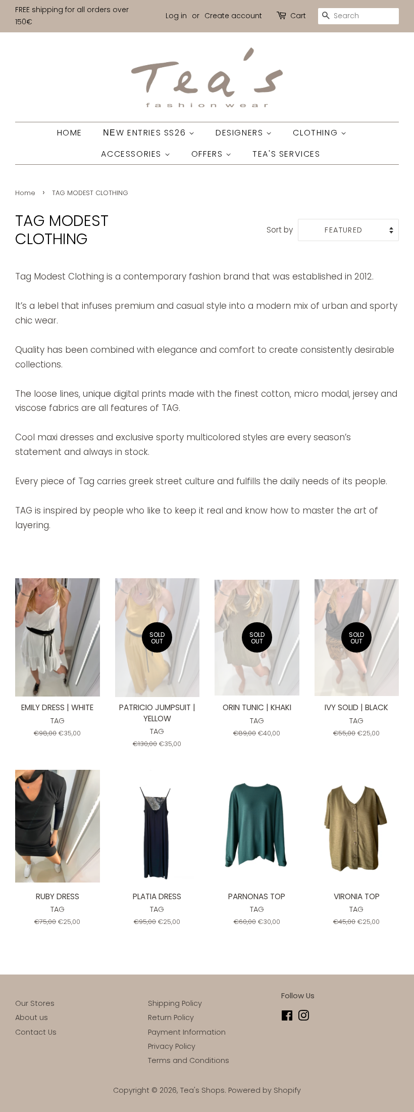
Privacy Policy (171, 1046)
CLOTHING (316, 132)
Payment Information (187, 1032)
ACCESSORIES (132, 154)
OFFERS (208, 154)
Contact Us (36, 1032)
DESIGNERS (241, 132)
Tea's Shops (202, 1090)
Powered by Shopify (264, 1090)
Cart (298, 16)
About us (31, 1017)
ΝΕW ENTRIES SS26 (146, 132)
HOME (69, 132)
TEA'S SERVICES (286, 154)
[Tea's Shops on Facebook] (287, 1017)
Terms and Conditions (188, 1060)
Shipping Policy (175, 1003)
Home (25, 193)
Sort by (280, 229)
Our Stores (35, 1003)
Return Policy (171, 1017)
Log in (176, 16)
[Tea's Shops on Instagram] (303, 1017)
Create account (233, 16)
